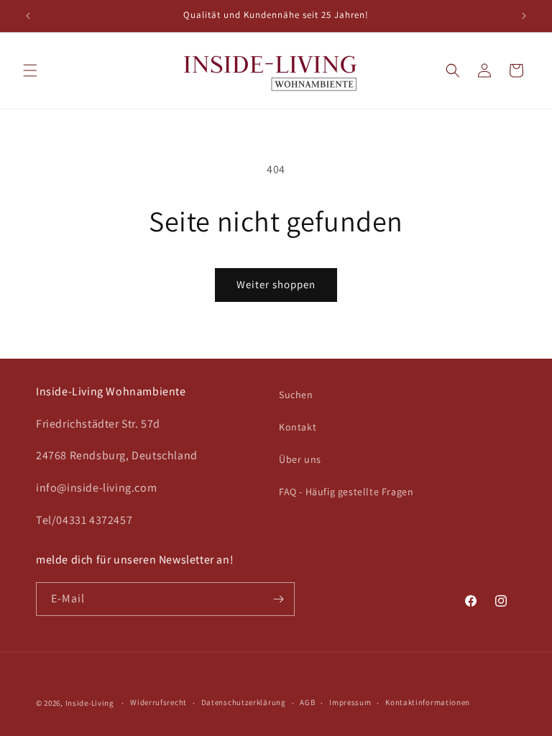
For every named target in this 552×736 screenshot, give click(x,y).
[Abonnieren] (278, 599)
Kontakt (297, 426)
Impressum (350, 702)
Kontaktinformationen (427, 702)
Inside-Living (89, 703)
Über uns (300, 459)
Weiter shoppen (276, 284)
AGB (307, 702)
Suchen (296, 394)
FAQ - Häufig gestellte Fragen (346, 491)
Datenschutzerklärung (243, 702)
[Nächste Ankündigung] (524, 16)
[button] (30, 70)
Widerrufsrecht (158, 702)
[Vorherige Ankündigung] (28, 16)
